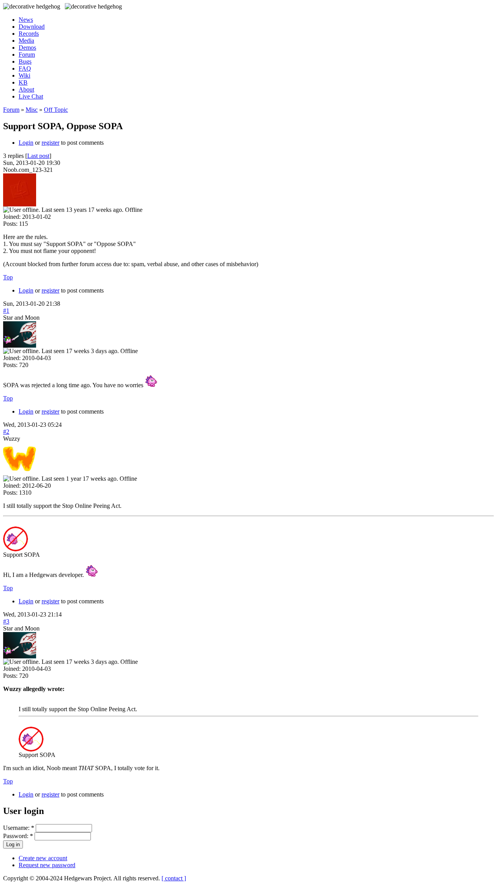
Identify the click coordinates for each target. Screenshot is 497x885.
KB (23, 82)
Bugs (25, 61)
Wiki (24, 75)
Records (29, 33)
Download (32, 26)
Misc (32, 109)
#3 (6, 621)
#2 (6, 431)
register (50, 142)
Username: (18, 827)
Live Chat (31, 96)
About (26, 89)
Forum (27, 54)
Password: (18, 836)
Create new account (43, 858)
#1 (6, 310)
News (26, 19)
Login (26, 142)
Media (26, 40)
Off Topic (56, 109)
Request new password (47, 865)
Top (8, 277)
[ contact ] (174, 878)
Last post (38, 155)
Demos (27, 47)
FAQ (25, 68)
